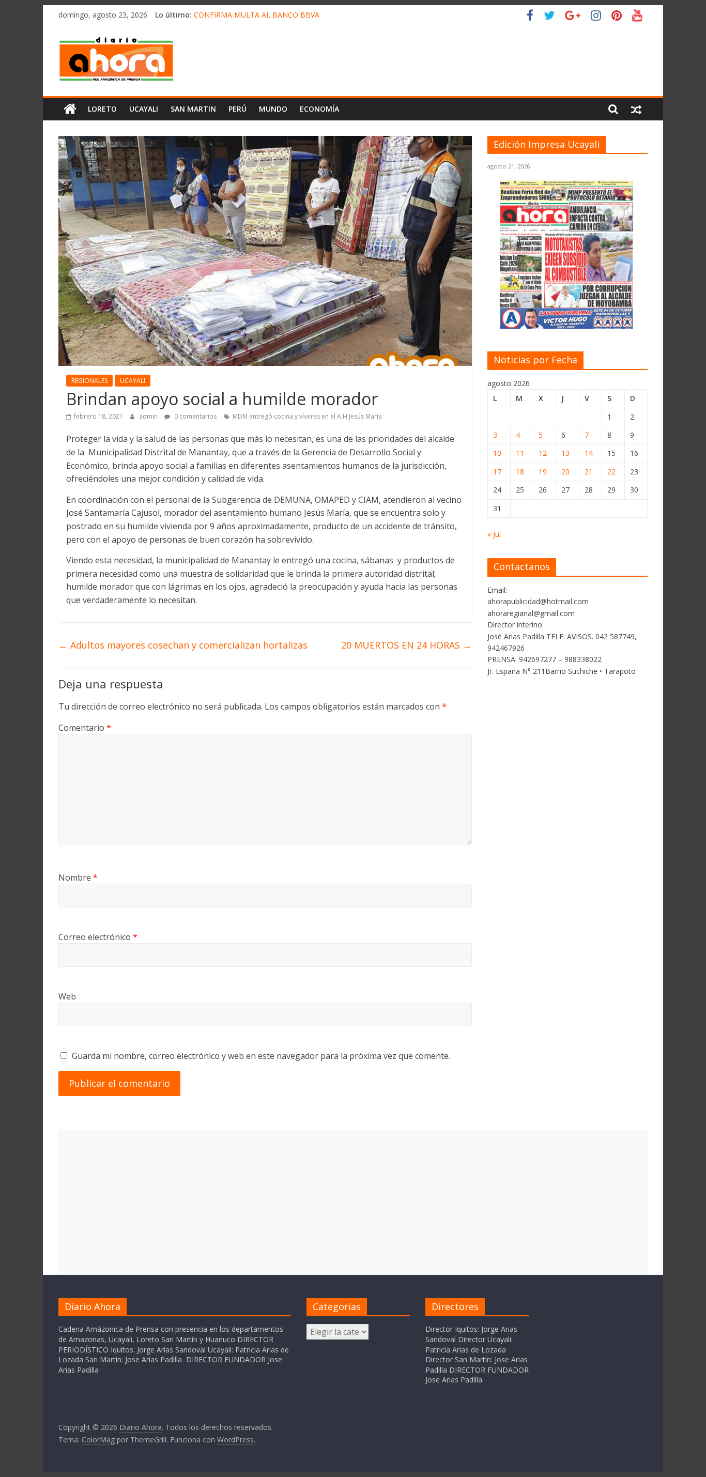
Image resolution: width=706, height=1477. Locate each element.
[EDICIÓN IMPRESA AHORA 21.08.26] (567, 327)
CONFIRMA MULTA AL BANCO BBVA (256, 15)
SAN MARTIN (193, 109)
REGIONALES (89, 380)
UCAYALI (132, 380)
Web (67, 996)
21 (589, 471)
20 (565, 471)
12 (543, 453)
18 (520, 471)
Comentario (84, 727)
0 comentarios (195, 416)
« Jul (494, 534)
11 (520, 453)
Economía (319, 109)
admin (149, 416)
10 (497, 453)
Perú (237, 109)
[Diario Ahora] (70, 109)
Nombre (78, 877)
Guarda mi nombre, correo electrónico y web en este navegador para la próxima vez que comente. (261, 1055)
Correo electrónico (97, 937)
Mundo (273, 109)
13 (565, 453)
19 (543, 471)
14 (589, 453)
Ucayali (143, 109)
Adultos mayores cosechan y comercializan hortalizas (183, 645)
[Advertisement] (353, 1202)
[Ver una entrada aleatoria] (636, 109)
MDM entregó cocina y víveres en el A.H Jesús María (307, 416)
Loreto (102, 109)
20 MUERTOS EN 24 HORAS (406, 645)
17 (497, 471)
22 (611, 471)
